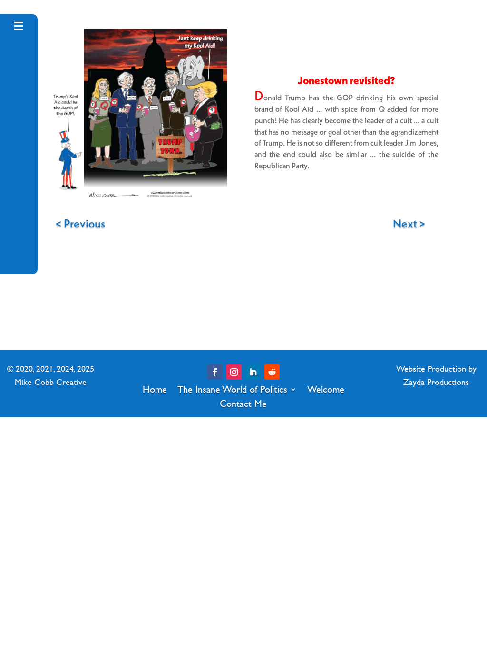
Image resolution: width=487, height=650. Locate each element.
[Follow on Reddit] (272, 372)
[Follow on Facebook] (215, 372)
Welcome (325, 387)
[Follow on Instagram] (234, 372)
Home (155, 387)
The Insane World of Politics (232, 387)
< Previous (79, 223)
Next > (407, 223)
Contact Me (243, 401)
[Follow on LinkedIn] (253, 372)
